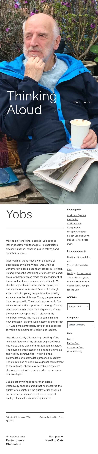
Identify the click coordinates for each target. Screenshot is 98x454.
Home (76, 102)
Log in (70, 339)
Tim (69, 265)
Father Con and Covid (78, 235)
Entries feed (73, 343)
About (88, 102)
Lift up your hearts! (77, 231)
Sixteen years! (84, 273)
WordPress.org (74, 351)
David (11, 420)
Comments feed (75, 347)
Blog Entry (59, 417)
